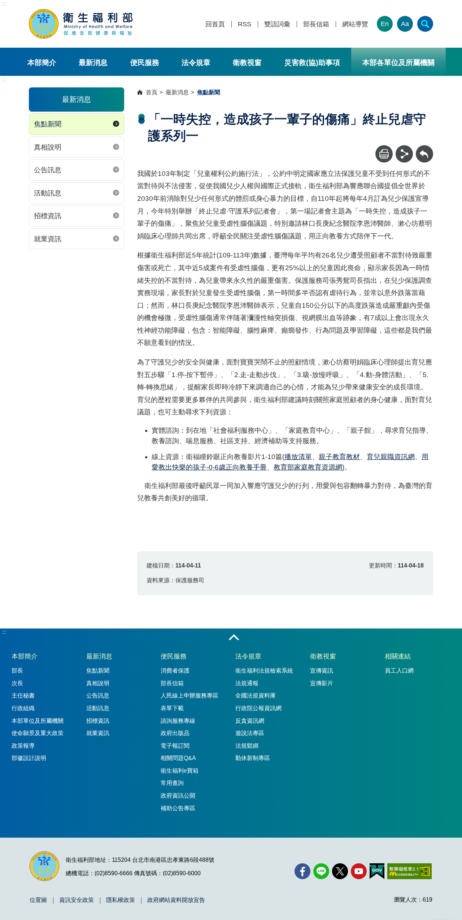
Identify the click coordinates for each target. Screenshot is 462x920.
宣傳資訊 (321, 671)
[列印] (384, 154)
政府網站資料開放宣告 (176, 900)
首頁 (151, 92)
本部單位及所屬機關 (38, 721)
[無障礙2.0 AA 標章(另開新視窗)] (409, 871)
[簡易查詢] (425, 24)
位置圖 (38, 900)
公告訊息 (47, 170)
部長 (17, 671)
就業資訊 (47, 239)
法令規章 (196, 62)
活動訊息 (47, 193)
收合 (234, 638)
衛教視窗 (247, 62)
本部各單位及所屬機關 (398, 62)
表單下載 (172, 708)
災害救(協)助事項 (312, 62)
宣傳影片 (321, 683)
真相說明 (47, 147)
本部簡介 (41, 62)
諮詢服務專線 (178, 721)
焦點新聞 (47, 124)
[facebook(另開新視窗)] (302, 871)
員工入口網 (399, 671)
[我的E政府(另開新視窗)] (377, 871)
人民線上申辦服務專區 (189, 695)
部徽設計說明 (29, 758)
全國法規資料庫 (255, 695)
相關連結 (398, 656)
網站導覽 (355, 24)
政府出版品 (175, 733)
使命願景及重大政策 (38, 733)
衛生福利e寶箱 (180, 771)
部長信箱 (316, 24)
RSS (244, 24)
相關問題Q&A (178, 758)
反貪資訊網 (249, 721)
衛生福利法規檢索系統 (264, 671)
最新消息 (93, 62)
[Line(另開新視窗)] (321, 871)
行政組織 (23, 708)
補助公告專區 (178, 808)
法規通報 (246, 683)
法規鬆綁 (246, 746)
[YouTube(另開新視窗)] (359, 871)
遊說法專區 (249, 733)
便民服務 (144, 62)
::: (4, 3)
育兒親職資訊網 (391, 457)
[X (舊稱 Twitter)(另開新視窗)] (340, 871)
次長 (17, 683)
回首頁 (215, 24)
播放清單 (298, 457)
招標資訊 (47, 216)
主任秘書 (23, 695)
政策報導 (23, 746)
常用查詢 (172, 783)
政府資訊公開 (178, 795)
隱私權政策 (120, 900)
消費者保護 (175, 671)
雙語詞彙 (277, 24)
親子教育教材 (339, 457)
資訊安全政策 (76, 900)
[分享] (404, 154)
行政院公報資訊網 (258, 708)
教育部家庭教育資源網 (308, 467)
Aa (405, 23)
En (385, 23)
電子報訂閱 (175, 746)
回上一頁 (424, 149)
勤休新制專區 (252, 758)
